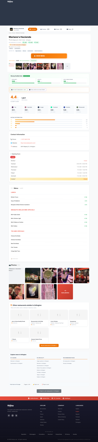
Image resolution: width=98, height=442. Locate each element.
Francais (78, 416)
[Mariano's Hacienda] (12, 66)
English (77, 411)
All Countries (43, 408)
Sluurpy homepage (67, 363)
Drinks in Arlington (41, 370)
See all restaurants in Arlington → (49, 345)
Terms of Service (62, 416)
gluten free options (38, 50)
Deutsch (78, 419)
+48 (67, 66)
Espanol (77, 414)
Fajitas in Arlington (41, 376)
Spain (41, 416)
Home (10, 32)
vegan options (18, 50)
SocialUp (75, 434)
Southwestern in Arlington (16, 363)
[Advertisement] (49, 14)
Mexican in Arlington (15, 361)
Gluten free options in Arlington (44, 367)
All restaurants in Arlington (69, 361)
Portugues (78, 422)
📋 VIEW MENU (39, 56)
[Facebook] (8, 415)
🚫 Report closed (45, 384)
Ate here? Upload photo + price (19, 89)
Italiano (77, 408)
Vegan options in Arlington (43, 361)
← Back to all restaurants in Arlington (49, 391)
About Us (60, 408)
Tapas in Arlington (41, 374)
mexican (24, 50)
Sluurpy (42, 425)
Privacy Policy (61, 414)
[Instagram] (12, 415)
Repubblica (23, 434)
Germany (42, 419)
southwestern (30, 50)
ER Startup (67, 434)
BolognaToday (59, 434)
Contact (60, 411)
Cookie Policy (61, 419)
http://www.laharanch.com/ (28, 143)
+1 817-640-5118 (25, 139)
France (41, 414)
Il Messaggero (32, 434)
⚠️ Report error (36, 384)
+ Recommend (33, 60)
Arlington (13, 32)
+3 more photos (65, 291)
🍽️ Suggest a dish (26, 384)
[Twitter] (16, 415)
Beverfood (50, 434)
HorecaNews (42, 434)
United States (43, 422)
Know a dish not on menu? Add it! (38, 89)
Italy (41, 411)
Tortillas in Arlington (41, 372)
